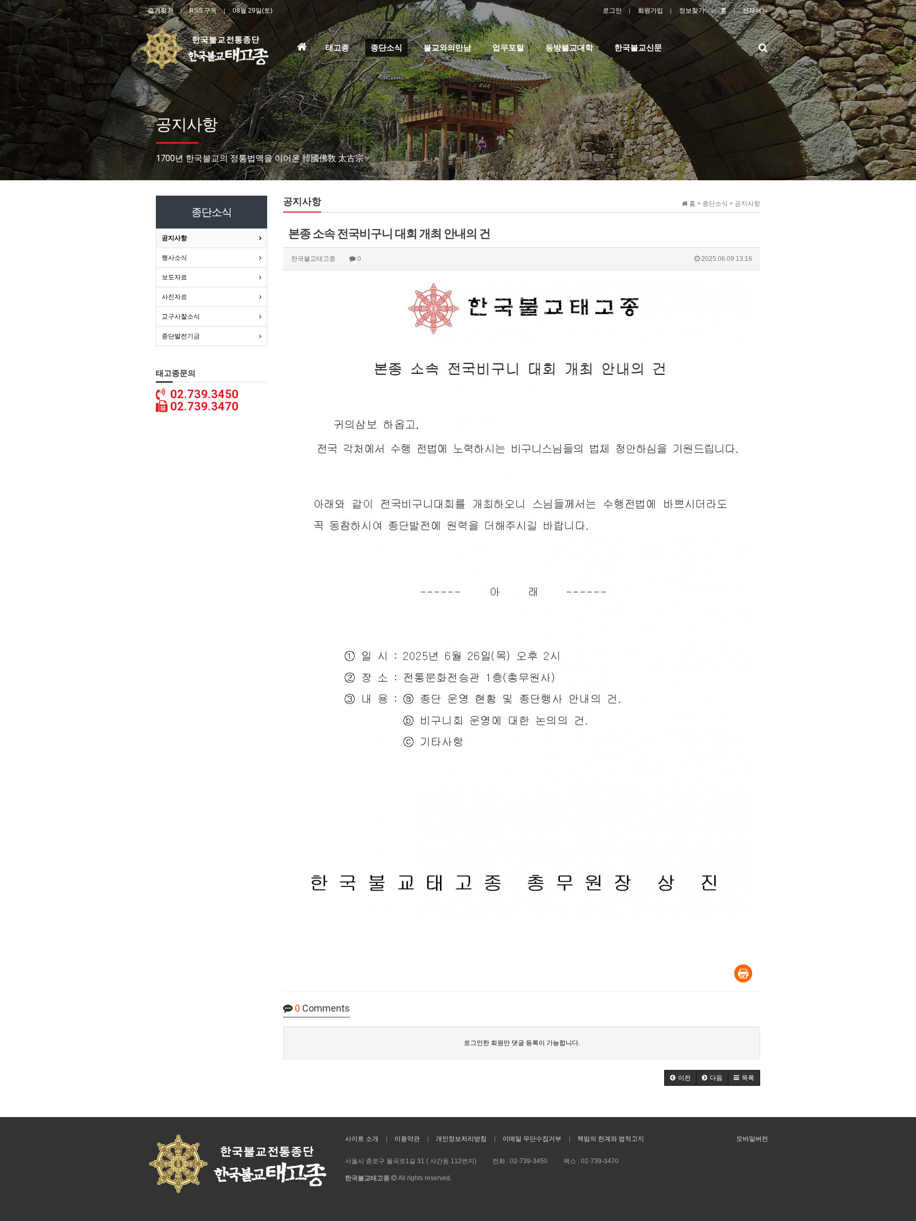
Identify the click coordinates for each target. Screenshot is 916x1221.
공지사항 (174, 238)
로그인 (612, 10)
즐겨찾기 (160, 10)
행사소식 (174, 257)
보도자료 (174, 277)
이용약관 (407, 1139)
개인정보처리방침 (461, 1139)
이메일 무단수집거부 (532, 1139)
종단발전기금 (181, 336)
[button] (680, 1078)
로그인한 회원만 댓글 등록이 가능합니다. (522, 1043)
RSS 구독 (203, 10)
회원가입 (650, 10)
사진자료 (174, 297)
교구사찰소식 (181, 316)
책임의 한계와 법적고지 (610, 1139)
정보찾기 (691, 10)
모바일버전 (752, 1139)
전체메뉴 (755, 10)
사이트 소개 (361, 1139)
